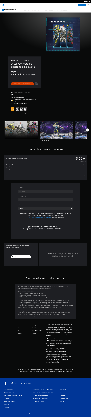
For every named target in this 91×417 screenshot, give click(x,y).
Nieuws (36, 4)
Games (16, 4)
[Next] (87, 129)
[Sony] (87, 3)
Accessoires (29, 4)
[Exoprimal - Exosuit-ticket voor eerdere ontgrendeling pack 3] (21, 130)
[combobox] (45, 191)
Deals (45, 10)
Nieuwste (26, 10)
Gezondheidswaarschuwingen (53, 350)
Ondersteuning (43, 4)
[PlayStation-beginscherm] (3, 5)
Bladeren (64, 10)
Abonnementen (54, 10)
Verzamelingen (36, 10)
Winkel (7, 4)
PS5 (12, 4)
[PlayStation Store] (9, 9)
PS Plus (22, 4)
